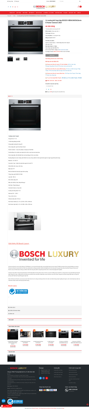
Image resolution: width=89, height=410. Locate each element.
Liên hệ (79, 12)
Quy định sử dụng (72, 382)
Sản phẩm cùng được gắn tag (51, 83)
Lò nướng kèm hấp (49, 86)
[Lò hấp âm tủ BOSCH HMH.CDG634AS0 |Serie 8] (76, 334)
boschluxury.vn (15, 397)
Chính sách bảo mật (73, 370)
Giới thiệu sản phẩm (49, 40)
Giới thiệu (18, 12)
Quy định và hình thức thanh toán (74, 380)
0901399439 (15, 386)
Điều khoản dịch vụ (57, 376)
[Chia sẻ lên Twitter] (49, 89)
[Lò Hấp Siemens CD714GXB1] (50, 334)
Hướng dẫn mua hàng (58, 370)
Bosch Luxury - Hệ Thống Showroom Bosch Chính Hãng (45, 371)
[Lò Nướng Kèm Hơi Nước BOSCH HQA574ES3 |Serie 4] (12, 334)
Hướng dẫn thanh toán (58, 372)
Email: (8, 388)
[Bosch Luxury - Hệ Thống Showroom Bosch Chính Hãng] (44, 7)
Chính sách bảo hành (63, 49)
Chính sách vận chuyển (73, 374)
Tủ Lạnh (65, 12)
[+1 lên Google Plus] (51, 89)
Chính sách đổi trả (72, 376)
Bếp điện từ (31, 12)
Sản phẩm (25, 12)
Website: (9, 397)
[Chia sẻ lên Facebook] (46, 89)
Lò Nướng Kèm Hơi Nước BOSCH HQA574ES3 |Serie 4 (13, 343)
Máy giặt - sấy (72, 12)
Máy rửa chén (58, 12)
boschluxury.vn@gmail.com (16, 388)
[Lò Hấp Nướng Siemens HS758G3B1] (25, 334)
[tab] (44, 96)
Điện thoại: (9, 386)
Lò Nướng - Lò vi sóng (48, 12)
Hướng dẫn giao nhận (58, 374)
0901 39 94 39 (73, 389)
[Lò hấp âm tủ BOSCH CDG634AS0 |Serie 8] (63, 334)
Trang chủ (12, 12)
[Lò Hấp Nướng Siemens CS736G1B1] (38, 334)
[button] (44, 96)
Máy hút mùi (39, 12)
